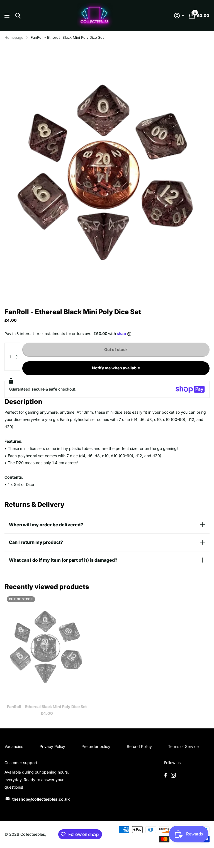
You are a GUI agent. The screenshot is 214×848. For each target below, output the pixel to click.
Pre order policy (95, 746)
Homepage (13, 37)
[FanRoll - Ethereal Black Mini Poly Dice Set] (46, 647)
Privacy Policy (52, 746)
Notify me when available (116, 367)
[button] (18, 348)
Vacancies (13, 746)
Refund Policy (139, 746)
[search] (18, 15)
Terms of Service (183, 746)
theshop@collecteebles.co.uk (41, 799)
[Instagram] (173, 775)
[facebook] (165, 775)
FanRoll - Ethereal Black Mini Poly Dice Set (47, 706)
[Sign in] (179, 15)
